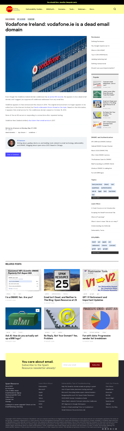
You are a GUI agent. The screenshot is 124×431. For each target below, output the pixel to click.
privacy (47, 332)
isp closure (21, 19)
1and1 (94, 242)
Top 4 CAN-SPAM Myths (99, 55)
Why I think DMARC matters (100, 155)
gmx (99, 249)
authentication (106, 188)
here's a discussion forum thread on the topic (50, 107)
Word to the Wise (111, 407)
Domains (61, 9)
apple (104, 242)
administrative (56, 294)
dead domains (10, 19)
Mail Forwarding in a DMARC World (102, 164)
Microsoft (42, 389)
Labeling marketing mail (99, 59)
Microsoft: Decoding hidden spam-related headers (78, 392)
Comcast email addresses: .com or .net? (109, 83)
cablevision (95, 245)
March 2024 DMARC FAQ (99, 150)
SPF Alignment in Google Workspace (74, 404)
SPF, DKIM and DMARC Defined (101, 142)
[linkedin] (105, 429)
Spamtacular (110, 401)
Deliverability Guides (34, 9)
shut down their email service (39, 120)
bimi (105, 191)
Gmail (40, 395)
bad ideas (112, 191)
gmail (93, 249)
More (92, 9)
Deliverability (43, 386)
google (105, 249)
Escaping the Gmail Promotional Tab (103, 213)
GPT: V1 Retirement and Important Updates (109, 123)
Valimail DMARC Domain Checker (102, 146)
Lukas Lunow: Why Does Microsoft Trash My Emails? (109, 93)
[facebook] (110, 429)
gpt (98, 294)
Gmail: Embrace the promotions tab (73, 410)
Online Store (9, 397)
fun (14, 294)
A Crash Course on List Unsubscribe (103, 208)
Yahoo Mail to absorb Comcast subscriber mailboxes (79, 401)
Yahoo (41, 398)
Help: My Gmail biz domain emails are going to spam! (79, 386)
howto (21, 332)
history (66, 294)
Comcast (42, 401)
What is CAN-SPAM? (98, 50)
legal (99, 191)
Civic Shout (109, 386)
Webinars (81, 9)
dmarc (106, 184)
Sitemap (8, 401)
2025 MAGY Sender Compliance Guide (74, 398)
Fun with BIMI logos (97, 173)
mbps (104, 332)
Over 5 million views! (12, 391)
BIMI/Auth (50, 9)
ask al (94, 191)
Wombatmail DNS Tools (13, 395)
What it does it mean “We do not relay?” (104, 221)
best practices (97, 184)
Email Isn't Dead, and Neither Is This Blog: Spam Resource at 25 (109, 103)
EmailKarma (109, 389)
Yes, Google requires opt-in (100, 46)
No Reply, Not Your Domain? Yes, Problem (109, 114)
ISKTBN (108, 395)
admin (47, 294)
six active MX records (55, 97)
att (110, 242)
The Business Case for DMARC (101, 159)
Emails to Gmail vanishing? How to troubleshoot (77, 407)
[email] (102, 429)
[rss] (115, 429)
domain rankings (94, 332)
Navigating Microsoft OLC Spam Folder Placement (78, 395)
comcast (112, 245)
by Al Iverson (9, 388)
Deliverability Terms (97, 230)
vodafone (31, 19)
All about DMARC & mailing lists (101, 168)
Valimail (108, 404)
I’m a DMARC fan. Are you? (19, 297)
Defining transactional (98, 64)
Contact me (9, 399)
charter (104, 245)
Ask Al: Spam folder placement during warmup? (77, 389)
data (85, 332)
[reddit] (108, 429)
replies (60, 332)
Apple (41, 392)
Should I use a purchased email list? (103, 68)
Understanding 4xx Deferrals (100, 226)
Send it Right (110, 398)
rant (112, 184)
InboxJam (109, 392)
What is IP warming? (97, 217)
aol (99, 242)
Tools (71, 9)
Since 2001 (9, 386)
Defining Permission (97, 41)
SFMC (40, 404)
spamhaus (95, 188)
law (93, 195)
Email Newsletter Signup (13, 393)
